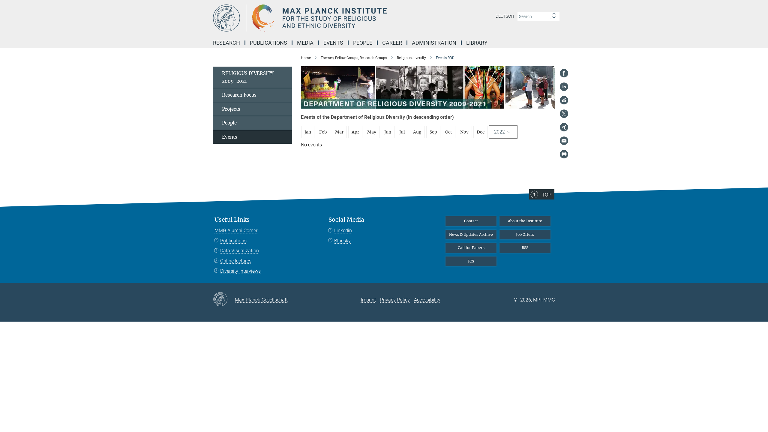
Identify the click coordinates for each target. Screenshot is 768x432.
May (371, 132)
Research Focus (239, 95)
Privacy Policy (395, 300)
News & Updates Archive (471, 234)
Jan (307, 132)
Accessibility (427, 300)
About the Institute (525, 221)
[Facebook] (564, 73)
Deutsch (505, 16)
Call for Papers (471, 247)
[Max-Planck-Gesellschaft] (224, 299)
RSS (525, 247)
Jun (387, 132)
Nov (464, 132)
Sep (433, 132)
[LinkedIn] (564, 86)
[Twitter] (564, 113)
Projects (231, 109)
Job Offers (525, 234)
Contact (471, 221)
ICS (471, 261)
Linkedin (343, 230)
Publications (233, 241)
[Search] (553, 16)
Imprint (368, 300)
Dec (480, 132)
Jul (402, 132)
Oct (448, 132)
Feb (323, 132)
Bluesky (342, 241)
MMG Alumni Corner (235, 230)
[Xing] (564, 127)
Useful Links (232, 219)
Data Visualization (239, 251)
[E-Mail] (564, 140)
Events (229, 137)
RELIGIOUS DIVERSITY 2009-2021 (248, 77)
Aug (417, 132)
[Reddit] (564, 100)
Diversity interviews (240, 271)
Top (546, 195)
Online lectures (235, 261)
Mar (339, 132)
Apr (355, 132)
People (229, 123)
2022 (499, 132)
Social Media (346, 219)
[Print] (564, 154)
